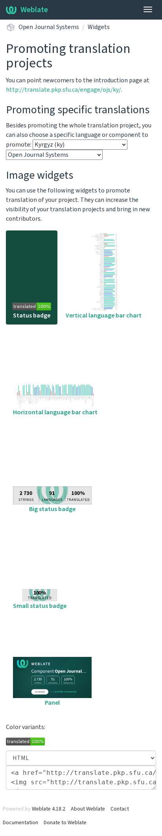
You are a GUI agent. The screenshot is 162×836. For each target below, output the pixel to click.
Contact (119, 809)
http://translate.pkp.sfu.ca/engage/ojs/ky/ (63, 89)
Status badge (31, 315)
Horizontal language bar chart (55, 412)
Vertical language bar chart (104, 315)
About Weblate (88, 809)
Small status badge (39, 606)
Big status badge (52, 509)
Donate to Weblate (65, 823)
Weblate (34, 9)
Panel (52, 702)
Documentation (20, 823)
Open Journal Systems (48, 27)
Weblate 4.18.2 (48, 809)
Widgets (99, 27)
